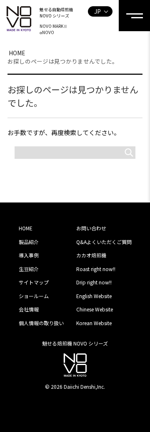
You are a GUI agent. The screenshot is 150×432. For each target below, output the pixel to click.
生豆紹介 (29, 268)
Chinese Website (94, 309)
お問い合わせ (91, 228)
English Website (94, 295)
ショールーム (34, 295)
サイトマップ (34, 282)
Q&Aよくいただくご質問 (104, 241)
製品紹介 (29, 241)
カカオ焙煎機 (91, 255)
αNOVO (47, 32)
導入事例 (29, 255)
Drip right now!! (94, 282)
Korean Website (94, 322)
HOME (17, 53)
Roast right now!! (95, 268)
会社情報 (29, 309)
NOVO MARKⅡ (54, 26)
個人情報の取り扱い (41, 322)
